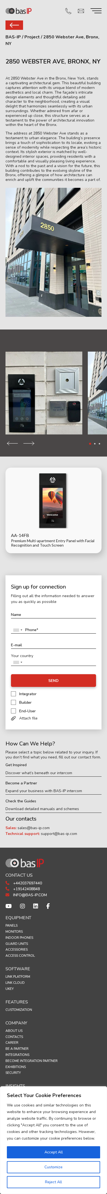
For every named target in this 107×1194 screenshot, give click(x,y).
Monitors (14, 931)
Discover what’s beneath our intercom (38, 773)
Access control (20, 955)
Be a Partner (17, 1049)
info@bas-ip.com (29, 895)
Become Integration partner (31, 1061)
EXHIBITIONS (15, 1067)
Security (13, 1073)
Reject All (53, 1182)
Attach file (28, 718)
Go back (14, 25)
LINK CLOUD (15, 982)
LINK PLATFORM (17, 976)
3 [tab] (99, 443)
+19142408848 (26, 889)
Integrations (17, 1055)
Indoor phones (19, 937)
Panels (11, 925)
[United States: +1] (17, 630)
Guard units (16, 944)
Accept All (53, 1152)
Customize (53, 1167)
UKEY (9, 989)
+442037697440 (27, 883)
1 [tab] (90, 444)
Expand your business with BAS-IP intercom (43, 791)
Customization (18, 1010)
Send (53, 680)
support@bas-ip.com (59, 833)
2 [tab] (94, 443)
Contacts (14, 1037)
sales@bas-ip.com (34, 828)
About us (13, 1031)
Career (11, 1042)
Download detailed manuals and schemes (42, 808)
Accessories (16, 949)
